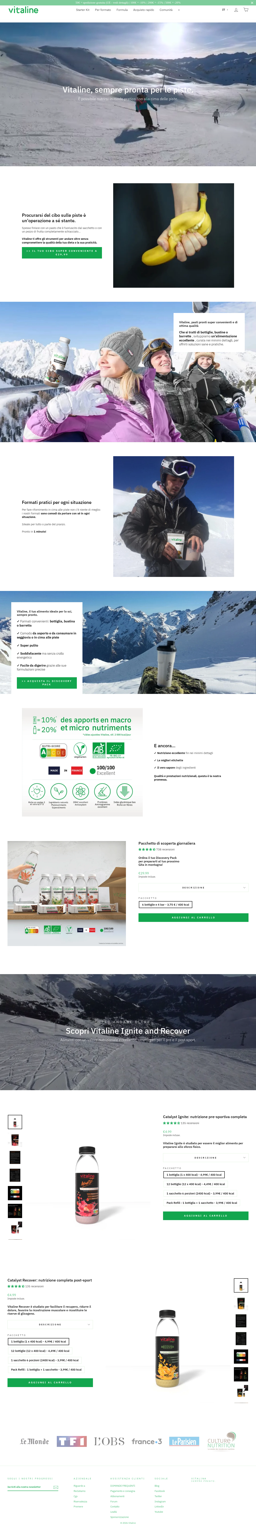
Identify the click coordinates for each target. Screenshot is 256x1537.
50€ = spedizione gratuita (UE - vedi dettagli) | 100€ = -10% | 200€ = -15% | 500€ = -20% (128, 2)
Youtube (159, 1511)
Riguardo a (79, 1485)
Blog (157, 1485)
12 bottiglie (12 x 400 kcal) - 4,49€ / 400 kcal (196, 1184)
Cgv (76, 1496)
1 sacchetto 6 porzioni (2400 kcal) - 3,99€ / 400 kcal (200, 1193)
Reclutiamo (79, 1491)
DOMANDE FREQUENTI (122, 1485)
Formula (122, 10)
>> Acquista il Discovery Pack (47, 682)
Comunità (166, 10)
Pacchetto (147, 898)
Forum (113, 1501)
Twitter (158, 1496)
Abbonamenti (117, 1496)
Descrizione (193, 887)
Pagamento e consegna (122, 1491)
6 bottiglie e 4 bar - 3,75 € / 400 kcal (165, 904)
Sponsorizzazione (119, 1517)
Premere (78, 1506)
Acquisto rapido (143, 10)
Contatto (114, 1506)
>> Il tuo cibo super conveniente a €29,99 (61, 252)
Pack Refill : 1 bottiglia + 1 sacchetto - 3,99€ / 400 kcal (202, 1203)
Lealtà (113, 1511)
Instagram (160, 1501)
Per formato (103, 10)
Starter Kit (82, 10)
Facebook (160, 1491)
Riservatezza (80, 1501)
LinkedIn (159, 1506)
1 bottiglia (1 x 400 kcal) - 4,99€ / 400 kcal (194, 1174)
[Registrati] (55, 1487)
